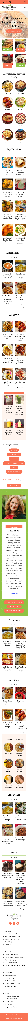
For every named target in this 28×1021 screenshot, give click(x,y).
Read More (14, 593)
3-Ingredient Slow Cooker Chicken (7, 194)
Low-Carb (14, 679)
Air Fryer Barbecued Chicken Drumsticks (20, 361)
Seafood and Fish (11, 999)
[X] (6, 1)
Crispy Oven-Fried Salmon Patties (20, 298)
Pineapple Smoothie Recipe (19, 432)
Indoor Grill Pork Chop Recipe (7, 725)
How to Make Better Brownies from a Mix (7, 875)
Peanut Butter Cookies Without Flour (20, 903)
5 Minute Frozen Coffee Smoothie (8, 409)
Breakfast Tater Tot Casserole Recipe (20, 669)
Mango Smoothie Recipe (8, 432)
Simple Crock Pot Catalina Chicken (7, 240)
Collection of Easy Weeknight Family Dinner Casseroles (20, 217)
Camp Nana (9, 945)
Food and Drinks (11, 963)
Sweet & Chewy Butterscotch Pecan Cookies (7, 903)
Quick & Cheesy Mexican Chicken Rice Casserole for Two (7, 299)
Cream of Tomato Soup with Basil (7, 276)
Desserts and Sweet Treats (14, 957)
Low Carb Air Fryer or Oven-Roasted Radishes (20, 385)
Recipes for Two (10, 986)
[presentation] (7, 162)
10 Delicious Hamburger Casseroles (7, 669)
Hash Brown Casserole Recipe (20, 276)
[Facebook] (3, 1)
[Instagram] (10, 1)
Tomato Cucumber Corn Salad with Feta (20, 818)
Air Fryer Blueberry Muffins (7, 384)
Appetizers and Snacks (13, 934)
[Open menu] (24, 7)
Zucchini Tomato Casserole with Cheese (7, 840)
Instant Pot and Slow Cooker (15, 965)
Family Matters (10, 960)
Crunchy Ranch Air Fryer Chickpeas (7, 336)
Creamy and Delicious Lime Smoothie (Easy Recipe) (19, 410)
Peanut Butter (10, 978)
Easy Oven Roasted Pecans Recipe (20, 703)
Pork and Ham (10, 981)
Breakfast (8, 942)
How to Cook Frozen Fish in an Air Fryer (8, 360)
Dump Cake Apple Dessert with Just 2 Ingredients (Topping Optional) (20, 878)
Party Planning (10, 975)
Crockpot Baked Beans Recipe (20, 839)
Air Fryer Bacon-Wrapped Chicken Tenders (20, 337)
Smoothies (8, 1004)
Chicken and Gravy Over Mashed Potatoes (20, 241)
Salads (7, 993)
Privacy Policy (10, 1014)
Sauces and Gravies (12, 996)
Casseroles (8, 952)
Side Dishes (9, 1001)
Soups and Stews (11, 1007)
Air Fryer (8, 931)
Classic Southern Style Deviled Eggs (7, 172)
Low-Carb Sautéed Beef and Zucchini (7, 216)
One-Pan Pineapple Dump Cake (20, 172)
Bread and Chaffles (12, 939)
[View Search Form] (25, 2)
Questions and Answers (13, 983)
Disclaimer (19, 1014)
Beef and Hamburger (12, 936)
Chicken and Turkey (12, 954)
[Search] (24, 479)
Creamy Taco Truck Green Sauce (20, 194)
